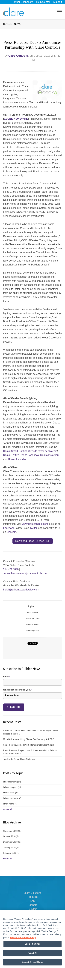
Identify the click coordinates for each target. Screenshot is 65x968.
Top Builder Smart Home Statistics (19, 759)
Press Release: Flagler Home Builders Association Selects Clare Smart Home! (30, 752)
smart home (10, 804)
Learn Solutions (32, 893)
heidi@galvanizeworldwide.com (21, 589)
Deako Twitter (10, 455)
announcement (32, 624)
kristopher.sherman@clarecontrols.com (25, 573)
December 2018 (12, 842)
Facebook (8, 528)
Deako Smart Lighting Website (20, 451)
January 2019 (10, 847)
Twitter (33, 528)
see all (8, 809)
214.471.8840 (11, 569)
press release (32, 612)
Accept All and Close (32, 962)
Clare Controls (18, 55)
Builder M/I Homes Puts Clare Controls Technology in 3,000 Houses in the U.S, (30, 732)
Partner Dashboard (22, 2)
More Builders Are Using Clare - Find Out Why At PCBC (28, 739)
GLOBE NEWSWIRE (16, 118)
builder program (32, 618)
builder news (10, 792)
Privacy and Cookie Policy (23, 937)
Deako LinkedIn (17, 459)
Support (57, 2)
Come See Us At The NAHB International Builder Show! (28, 745)
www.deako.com (48, 451)
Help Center (43, 2)
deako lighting (33, 630)
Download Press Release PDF (32, 541)
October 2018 (10, 836)
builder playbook (12, 798)
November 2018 (12, 831)
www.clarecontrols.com (35, 524)
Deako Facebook (29, 455)
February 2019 (11, 853)
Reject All (32, 953)
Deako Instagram (49, 455)
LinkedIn (11, 532)
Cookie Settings (32, 944)
